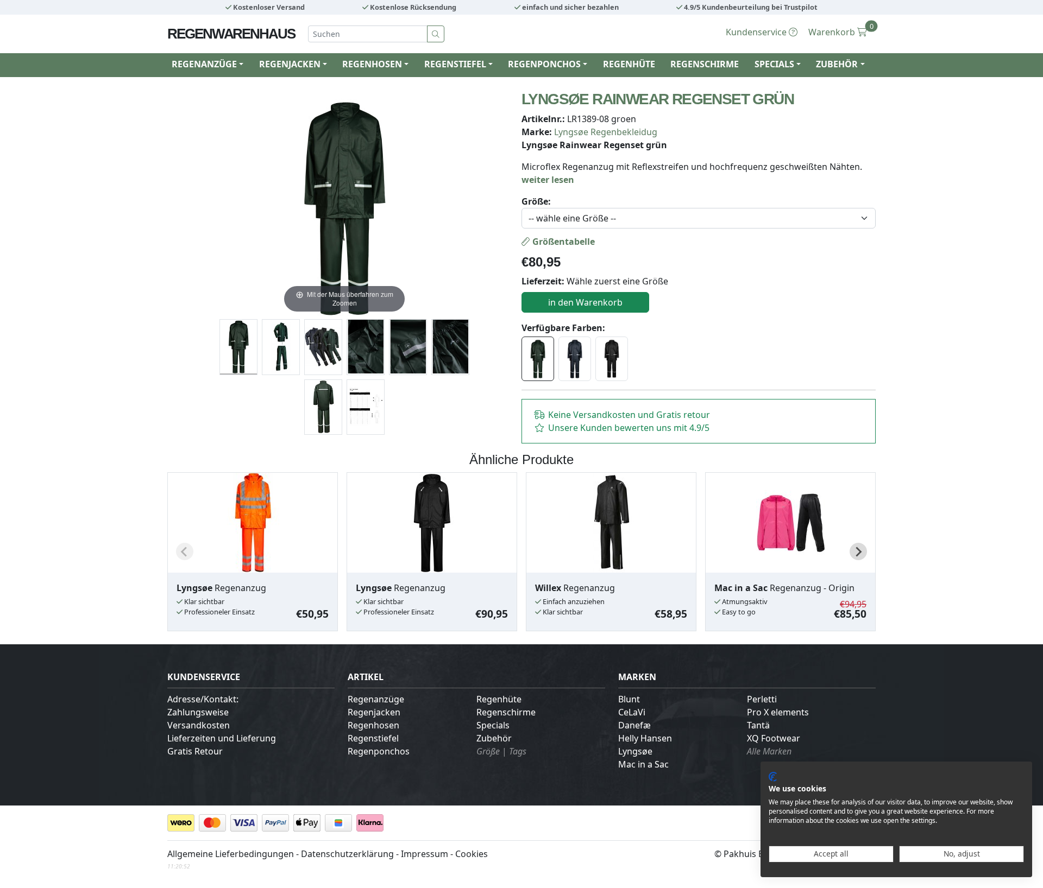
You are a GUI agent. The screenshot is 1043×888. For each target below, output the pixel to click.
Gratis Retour (195, 751)
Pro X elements (778, 712)
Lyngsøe (635, 751)
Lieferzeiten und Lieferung (221, 738)
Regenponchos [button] (544, 64)
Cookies (471, 854)
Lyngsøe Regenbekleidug (605, 132)
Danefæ (634, 725)
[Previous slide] (184, 551)
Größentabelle (562, 242)
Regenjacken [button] (290, 64)
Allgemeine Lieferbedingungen (230, 854)
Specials (493, 725)
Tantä (758, 725)
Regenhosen (373, 725)
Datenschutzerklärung (347, 854)
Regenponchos (379, 751)
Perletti (762, 699)
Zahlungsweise (198, 712)
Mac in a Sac (643, 764)
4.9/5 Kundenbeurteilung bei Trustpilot (750, 7)
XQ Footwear (773, 738)
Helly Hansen (645, 738)
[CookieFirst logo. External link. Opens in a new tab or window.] (773, 777)
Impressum (424, 854)
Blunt (629, 699)
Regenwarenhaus (231, 33)
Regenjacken (374, 712)
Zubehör (494, 738)
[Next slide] (858, 551)
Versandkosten (198, 725)
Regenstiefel (373, 738)
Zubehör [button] (837, 64)
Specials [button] (774, 64)
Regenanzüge (376, 699)
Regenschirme (704, 64)
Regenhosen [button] (372, 64)
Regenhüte (629, 64)
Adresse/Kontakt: (202, 699)
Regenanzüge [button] (204, 64)
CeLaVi (631, 712)
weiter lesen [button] (548, 180)
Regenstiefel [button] (455, 64)
